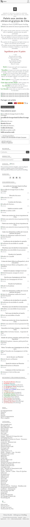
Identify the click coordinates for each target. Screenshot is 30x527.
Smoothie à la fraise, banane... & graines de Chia (15, 328)
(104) (3, 483)
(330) (5, 435)
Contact (24, 517)
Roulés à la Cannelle (15, 254)
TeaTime (10, 14)
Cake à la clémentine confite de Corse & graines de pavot (15, 232)
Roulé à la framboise (15, 284)
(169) (4, 457)
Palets (18, 13)
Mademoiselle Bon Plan (7, 509)
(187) (10, 452)
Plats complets (5, 418)
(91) (8, 489)
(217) (4, 449)
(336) (3, 433)
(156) (4, 458)
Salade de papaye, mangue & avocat (15, 271)
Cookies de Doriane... (15, 202)
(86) (7, 495)
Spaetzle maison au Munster (15, 363)
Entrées (3, 415)
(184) (7, 454)
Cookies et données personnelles (16, 519)
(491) (5, 426)
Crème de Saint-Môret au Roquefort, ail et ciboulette (15, 262)
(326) (11, 436)
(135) (6, 470)
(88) (7, 490)
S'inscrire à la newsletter (8, 107)
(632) (6, 424)
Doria (12, 170)
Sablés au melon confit (15, 208)
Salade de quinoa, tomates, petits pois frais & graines (15, 338)
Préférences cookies (26, 519)
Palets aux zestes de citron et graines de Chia (15, 216)
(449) (6, 427)
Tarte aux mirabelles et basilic (15, 313)
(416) (4, 430)
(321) (14, 440)
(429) (4, 429)
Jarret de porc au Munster (15, 357)
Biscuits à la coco (15, 195)
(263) (5, 443)
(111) (4, 480)
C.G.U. (9, 519)
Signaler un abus (3, 519)
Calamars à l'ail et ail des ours (15, 370)
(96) (13, 486)
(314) (8, 442)
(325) (6, 438)
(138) (11, 468)
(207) (6, 451)
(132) (14, 472)
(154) (6, 460)
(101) (4, 484)
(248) (7, 446)
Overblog (24, 515)
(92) (9, 487)
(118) (4, 479)
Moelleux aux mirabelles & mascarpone (15, 248)
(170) (5, 455)
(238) (5, 448)
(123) (5, 474)
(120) (4, 477)
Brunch (4, 14)
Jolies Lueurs (4, 504)
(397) (4, 432)
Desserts (3, 412)
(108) (4, 482)
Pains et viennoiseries (7, 416)
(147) (10, 463)
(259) (6, 445)
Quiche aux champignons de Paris (15, 277)
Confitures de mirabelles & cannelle (15, 241)
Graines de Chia (19, 14)
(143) (7, 465)
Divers (3, 414)
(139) (5, 467)
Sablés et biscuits (9, 13)
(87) (4, 492)
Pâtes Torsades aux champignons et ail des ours (15, 348)
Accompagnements (6, 411)
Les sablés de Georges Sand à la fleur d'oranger (15, 186)
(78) (8, 496)
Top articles (20, 517)
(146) (7, 464)
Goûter (24, 13)
